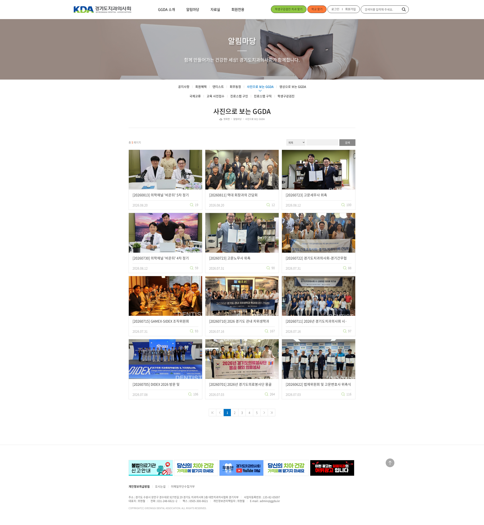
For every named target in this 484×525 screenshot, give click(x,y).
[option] (150, 468)
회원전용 (237, 9)
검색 (347, 142)
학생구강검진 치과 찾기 (288, 9)
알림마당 (192, 9)
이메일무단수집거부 (183, 486)
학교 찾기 (317, 9)
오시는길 (160, 486)
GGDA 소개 (166, 9)
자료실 (215, 9)
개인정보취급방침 (139, 486)
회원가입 (350, 9)
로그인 (335, 9)
